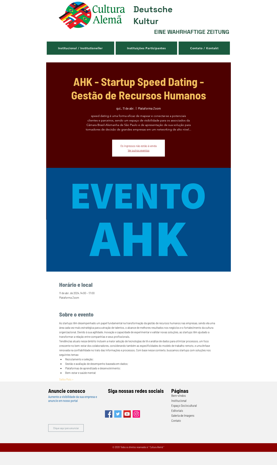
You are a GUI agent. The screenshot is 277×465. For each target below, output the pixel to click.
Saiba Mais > (66, 379)
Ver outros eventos (138, 150)
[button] (80, 48)
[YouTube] (127, 414)
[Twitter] (118, 414)
